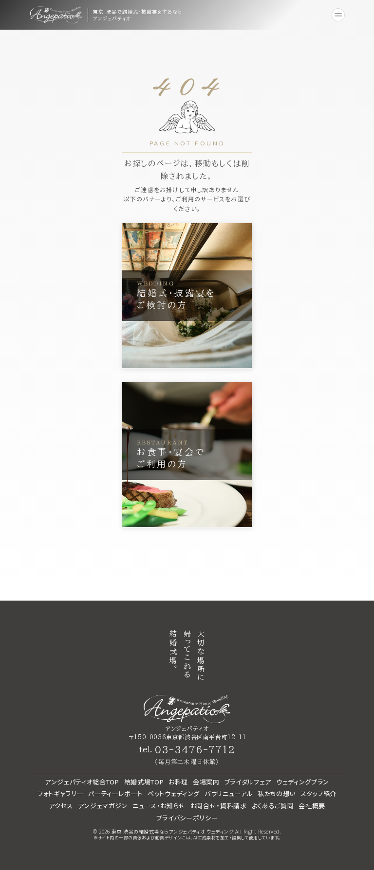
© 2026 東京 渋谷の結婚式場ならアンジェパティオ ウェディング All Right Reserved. (187, 831)
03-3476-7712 (194, 749)
